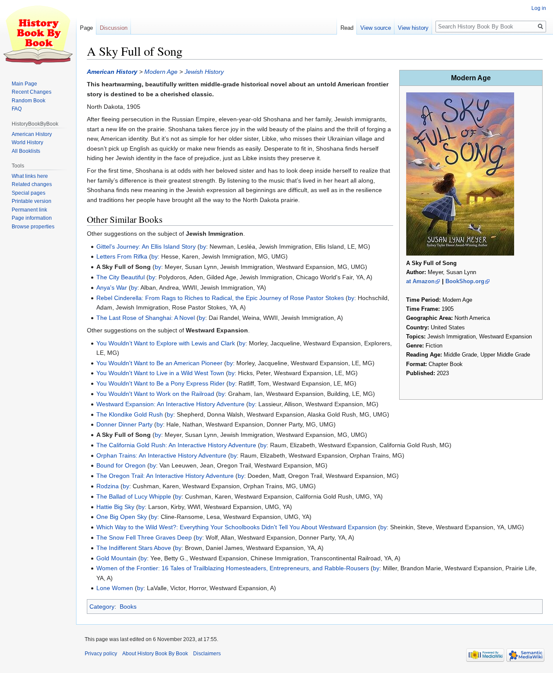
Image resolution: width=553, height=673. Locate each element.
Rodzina (107, 486)
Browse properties (33, 227)
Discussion (113, 28)
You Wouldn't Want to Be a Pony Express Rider (160, 383)
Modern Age (161, 71)
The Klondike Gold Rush (129, 414)
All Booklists (26, 151)
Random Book (28, 101)
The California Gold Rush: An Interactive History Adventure (176, 445)
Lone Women (114, 588)
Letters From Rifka (121, 256)
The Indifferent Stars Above (133, 547)
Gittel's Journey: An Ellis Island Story (146, 246)
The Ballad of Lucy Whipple (133, 496)
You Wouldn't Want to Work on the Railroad (155, 393)
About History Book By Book (155, 654)
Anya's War (111, 287)
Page (86, 28)
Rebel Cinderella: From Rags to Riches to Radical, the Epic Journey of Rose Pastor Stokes (220, 297)
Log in (538, 8)
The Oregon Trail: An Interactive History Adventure (165, 475)
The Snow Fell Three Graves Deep (144, 537)
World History (27, 142)
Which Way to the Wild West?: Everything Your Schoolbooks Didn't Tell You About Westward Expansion (236, 527)
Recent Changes (31, 92)
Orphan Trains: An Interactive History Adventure (161, 455)
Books (128, 606)
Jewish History (204, 71)
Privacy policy (101, 654)
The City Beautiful (120, 277)
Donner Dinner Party (124, 424)
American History (112, 71)
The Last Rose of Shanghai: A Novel (145, 317)
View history (413, 28)
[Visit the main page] (38, 34)
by (203, 246)
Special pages (28, 193)
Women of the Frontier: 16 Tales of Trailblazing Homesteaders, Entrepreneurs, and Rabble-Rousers (232, 568)
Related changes (32, 184)
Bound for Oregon (121, 465)
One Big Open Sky (121, 516)
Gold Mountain (116, 558)
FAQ (17, 109)
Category (101, 606)
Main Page (24, 84)
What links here (30, 176)
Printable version (31, 201)
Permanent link (29, 210)
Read (346, 28)
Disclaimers (207, 654)
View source (375, 28)
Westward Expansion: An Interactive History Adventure (170, 404)
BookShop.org (464, 281)
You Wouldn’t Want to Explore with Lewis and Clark (165, 343)
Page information (32, 218)
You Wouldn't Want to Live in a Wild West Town (160, 373)
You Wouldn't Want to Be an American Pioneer (159, 363)
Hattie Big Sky (115, 506)
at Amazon (420, 281)
